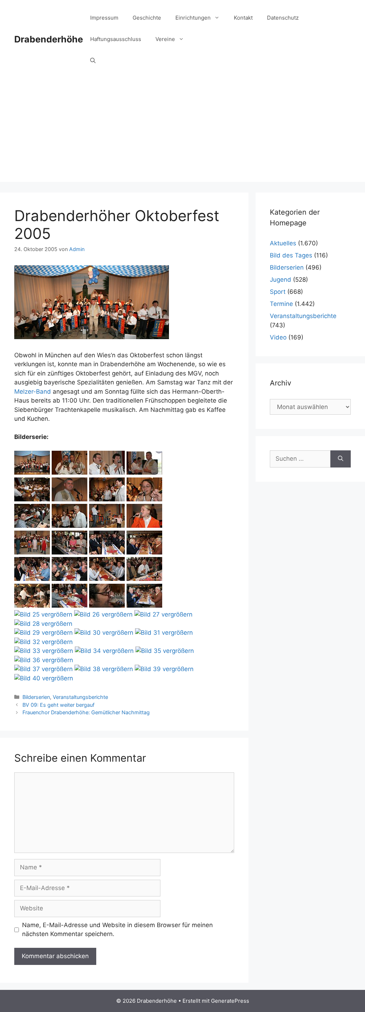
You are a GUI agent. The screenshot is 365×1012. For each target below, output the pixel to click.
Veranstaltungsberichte (80, 697)
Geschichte (147, 17)
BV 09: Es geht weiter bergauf (58, 705)
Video (278, 337)
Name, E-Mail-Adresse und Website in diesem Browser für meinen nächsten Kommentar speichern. (117, 929)
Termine (281, 303)
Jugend (280, 279)
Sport (278, 291)
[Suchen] (340, 458)
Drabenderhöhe (48, 39)
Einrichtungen (193, 17)
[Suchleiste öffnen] (93, 60)
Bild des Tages (291, 255)
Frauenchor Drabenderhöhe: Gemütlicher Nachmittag (86, 712)
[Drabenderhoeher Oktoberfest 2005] (32, 472)
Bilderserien (36, 697)
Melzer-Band (32, 391)
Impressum (104, 17)
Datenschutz (283, 17)
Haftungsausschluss (115, 39)
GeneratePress (230, 1000)
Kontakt (243, 17)
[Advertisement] (182, 132)
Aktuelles (283, 243)
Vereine (165, 39)
